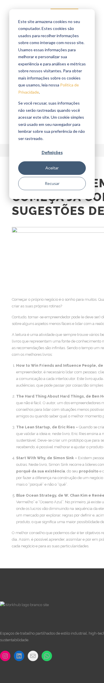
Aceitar (52, 167)
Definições (52, 152)
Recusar (52, 183)
